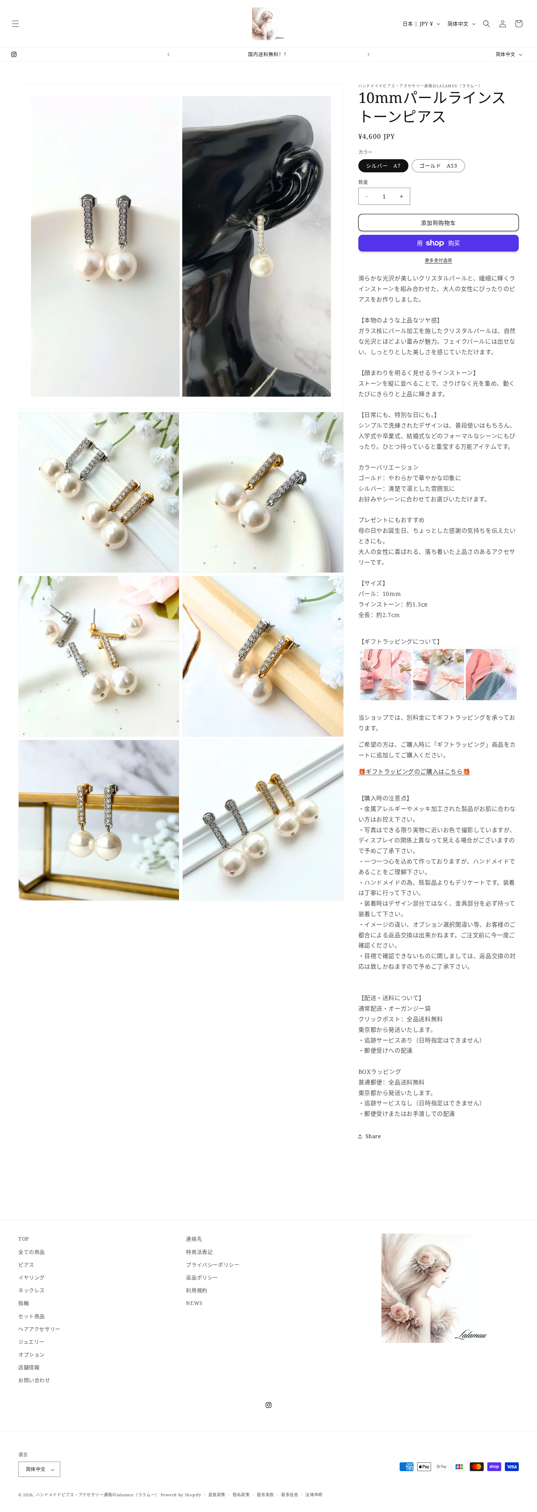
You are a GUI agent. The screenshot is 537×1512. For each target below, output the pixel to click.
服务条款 (265, 1495)
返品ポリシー (202, 1277)
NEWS (194, 1302)
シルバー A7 (383, 165)
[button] (15, 24)
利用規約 (196, 1290)
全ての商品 (31, 1251)
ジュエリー (31, 1341)
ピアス (26, 1264)
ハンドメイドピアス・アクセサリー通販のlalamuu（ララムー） (97, 1495)
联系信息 (289, 1495)
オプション (31, 1354)
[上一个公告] (168, 54)
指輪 (23, 1302)
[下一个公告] (369, 54)
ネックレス (31, 1290)
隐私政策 (241, 1495)
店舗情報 (28, 1367)
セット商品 (31, 1315)
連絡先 (194, 1238)
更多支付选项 (438, 260)
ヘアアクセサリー (39, 1328)
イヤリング (31, 1277)
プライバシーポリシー (212, 1264)
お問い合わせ (34, 1380)
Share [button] (373, 1136)
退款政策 (216, 1495)
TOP (23, 1238)
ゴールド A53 (438, 165)
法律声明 (314, 1495)
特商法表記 (199, 1251)
